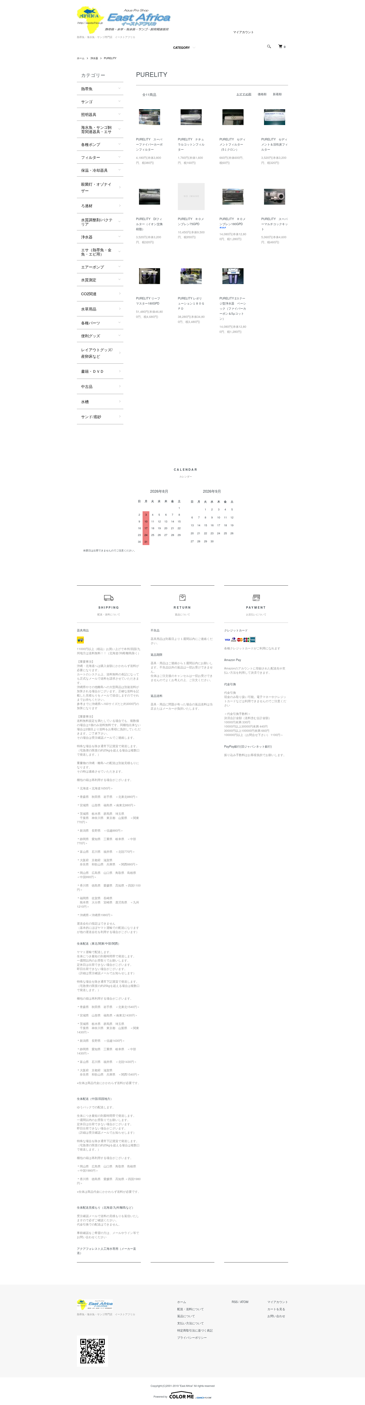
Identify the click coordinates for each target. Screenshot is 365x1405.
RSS (235, 1302)
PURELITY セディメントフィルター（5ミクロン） (232, 144)
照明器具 (88, 114)
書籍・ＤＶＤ (92, 371)
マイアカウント (243, 32)
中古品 (87, 386)
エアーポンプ (92, 266)
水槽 (85, 401)
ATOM (244, 1302)
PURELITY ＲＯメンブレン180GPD (232, 221)
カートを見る (276, 1309)
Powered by (160, 1396)
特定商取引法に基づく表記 (195, 1330)
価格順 (262, 94)
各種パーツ (90, 322)
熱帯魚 (87, 88)
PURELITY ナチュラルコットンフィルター (191, 144)
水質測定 (88, 279)
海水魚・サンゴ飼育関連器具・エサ (96, 129)
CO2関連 (89, 293)
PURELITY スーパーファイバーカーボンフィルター (149, 144)
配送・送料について (190, 1309)
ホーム (80, 58)
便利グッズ (90, 335)
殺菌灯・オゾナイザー (96, 187)
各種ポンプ (90, 144)
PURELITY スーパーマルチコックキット (274, 224)
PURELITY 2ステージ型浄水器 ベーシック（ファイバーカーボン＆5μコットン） (232, 308)
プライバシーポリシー (192, 1337)
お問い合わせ (276, 1316)
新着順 (277, 94)
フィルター (90, 157)
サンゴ (87, 101)
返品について (186, 1316)
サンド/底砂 (91, 416)
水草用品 (88, 308)
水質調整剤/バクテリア (97, 222)
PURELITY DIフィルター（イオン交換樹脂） (149, 224)
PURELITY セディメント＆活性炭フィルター (274, 144)
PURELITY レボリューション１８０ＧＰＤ (191, 303)
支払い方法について (190, 1323)
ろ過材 (87, 205)
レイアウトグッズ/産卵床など (97, 353)
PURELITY (110, 58)
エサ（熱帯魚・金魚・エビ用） (96, 252)
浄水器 (94, 58)
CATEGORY (181, 47)
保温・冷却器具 (94, 170)
